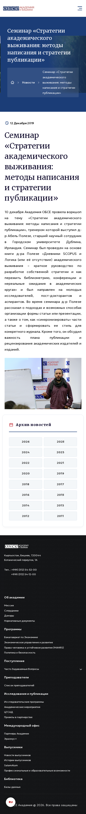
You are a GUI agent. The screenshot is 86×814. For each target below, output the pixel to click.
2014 (25, 505)
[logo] (16, 546)
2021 (60, 463)
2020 (26, 473)
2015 (60, 495)
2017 (60, 484)
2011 (60, 516)
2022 (25, 463)
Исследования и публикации (26, 694)
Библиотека (13, 779)
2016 (25, 495)
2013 (60, 505)
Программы (13, 629)
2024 (26, 452)
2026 (26, 441)
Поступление (14, 661)
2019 (60, 473)
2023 (60, 452)
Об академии (14, 597)
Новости (28, 82)
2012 (25, 516)
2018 (25, 484)
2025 (60, 441)
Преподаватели (16, 677)
